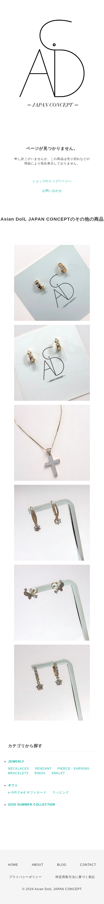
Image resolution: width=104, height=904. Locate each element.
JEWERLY (16, 761)
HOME (13, 865)
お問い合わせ (52, 191)
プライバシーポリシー (25, 877)
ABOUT (37, 865)
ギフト (13, 785)
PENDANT (43, 768)
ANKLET (58, 773)
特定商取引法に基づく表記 (75, 877)
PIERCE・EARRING (73, 768)
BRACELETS (18, 773)
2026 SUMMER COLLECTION (31, 804)
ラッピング (61, 792)
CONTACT (88, 865)
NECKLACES (18, 768)
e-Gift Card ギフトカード (27, 792)
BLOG (61, 865)
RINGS (40, 773)
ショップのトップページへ (52, 181)
